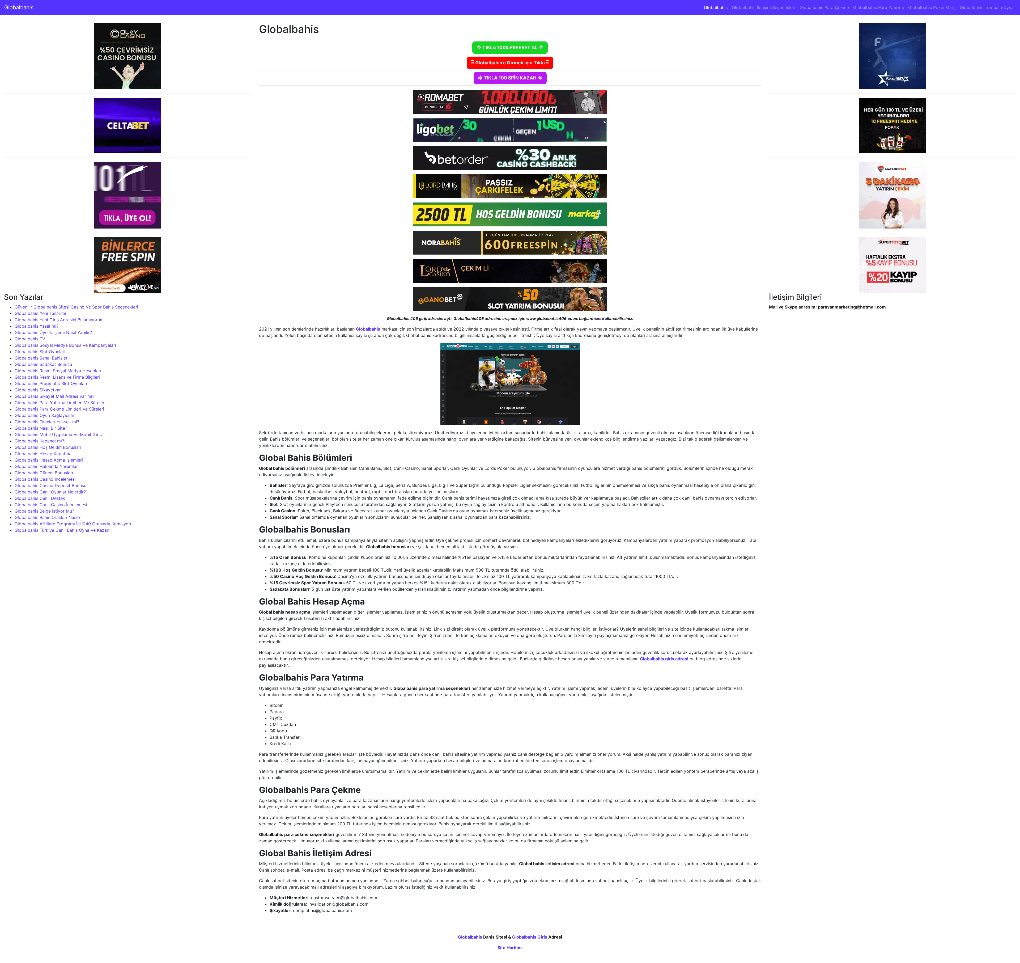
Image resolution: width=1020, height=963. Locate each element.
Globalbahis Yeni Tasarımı (40, 313)
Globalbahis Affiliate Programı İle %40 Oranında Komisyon (73, 523)
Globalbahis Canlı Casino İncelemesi (51, 504)
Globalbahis (18, 7)
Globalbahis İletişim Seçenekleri (763, 7)
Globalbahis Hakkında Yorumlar (46, 466)
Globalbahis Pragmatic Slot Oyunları (51, 383)
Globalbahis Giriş (529, 937)
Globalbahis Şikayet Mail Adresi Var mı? (54, 396)
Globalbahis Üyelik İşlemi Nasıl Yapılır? (53, 332)
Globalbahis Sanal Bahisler (41, 358)
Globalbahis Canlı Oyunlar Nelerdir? (50, 492)
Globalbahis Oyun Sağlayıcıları (45, 415)
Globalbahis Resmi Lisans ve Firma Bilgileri (57, 377)
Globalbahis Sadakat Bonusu (43, 364)
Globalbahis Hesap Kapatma (43, 453)
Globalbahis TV (30, 338)
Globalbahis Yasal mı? (36, 326)
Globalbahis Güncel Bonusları (44, 472)
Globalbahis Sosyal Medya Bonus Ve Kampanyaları (65, 345)
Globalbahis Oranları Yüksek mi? (47, 421)
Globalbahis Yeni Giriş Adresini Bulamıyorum (59, 319)
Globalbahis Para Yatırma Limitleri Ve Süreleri (60, 402)
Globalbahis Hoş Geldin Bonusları (48, 447)
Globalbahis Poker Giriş (931, 7)
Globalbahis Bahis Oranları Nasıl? (47, 517)
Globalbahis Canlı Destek (40, 498)
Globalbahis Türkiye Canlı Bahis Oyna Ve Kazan (62, 530)
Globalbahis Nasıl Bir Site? (41, 428)
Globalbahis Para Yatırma (878, 7)
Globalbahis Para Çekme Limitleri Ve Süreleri (59, 409)
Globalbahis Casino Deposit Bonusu (50, 485)
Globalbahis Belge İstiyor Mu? (44, 511)
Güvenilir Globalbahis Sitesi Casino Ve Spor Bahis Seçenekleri (76, 307)
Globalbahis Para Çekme (824, 7)
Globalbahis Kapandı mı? (39, 441)
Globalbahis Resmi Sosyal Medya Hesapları (58, 370)
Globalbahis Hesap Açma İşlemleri (49, 460)
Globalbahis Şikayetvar (38, 389)
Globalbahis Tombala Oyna (987, 7)
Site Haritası (510, 947)
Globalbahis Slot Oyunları (40, 351)
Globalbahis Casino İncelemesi (45, 479)
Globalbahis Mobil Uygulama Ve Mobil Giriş (58, 434)
